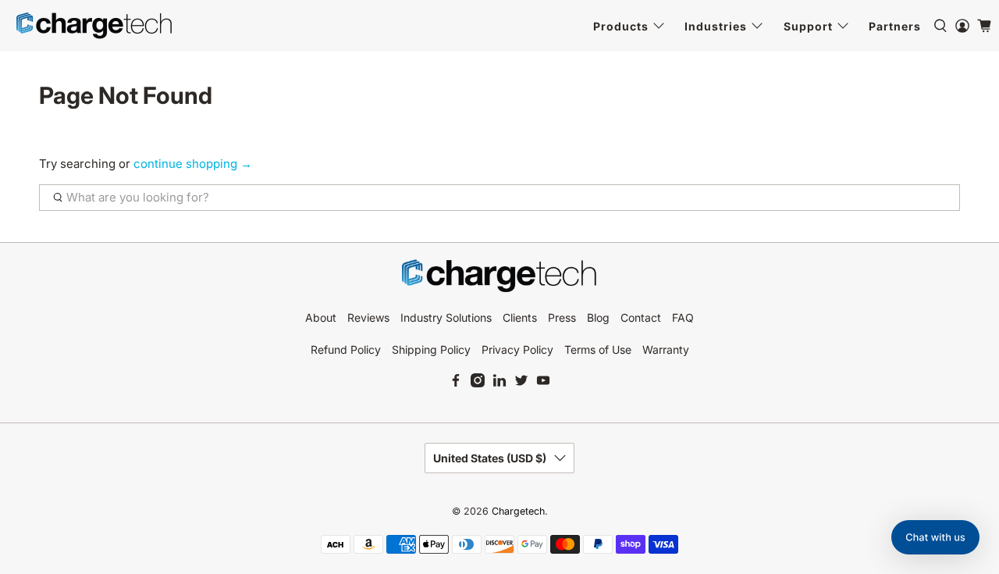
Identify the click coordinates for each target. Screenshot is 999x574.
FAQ (683, 317)
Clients (520, 317)
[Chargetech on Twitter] (521, 383)
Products (621, 26)
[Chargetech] (94, 26)
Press (562, 317)
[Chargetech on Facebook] (456, 383)
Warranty (665, 349)
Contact (640, 317)
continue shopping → (192, 163)
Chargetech (518, 511)
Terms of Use (597, 349)
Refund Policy (346, 349)
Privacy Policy (517, 349)
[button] (935, 537)
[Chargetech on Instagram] (478, 383)
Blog (598, 317)
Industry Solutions (446, 317)
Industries (715, 26)
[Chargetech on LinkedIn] (499, 383)
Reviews (368, 317)
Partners (895, 26)
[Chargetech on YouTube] (543, 383)
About (320, 317)
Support (808, 26)
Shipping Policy (431, 349)
